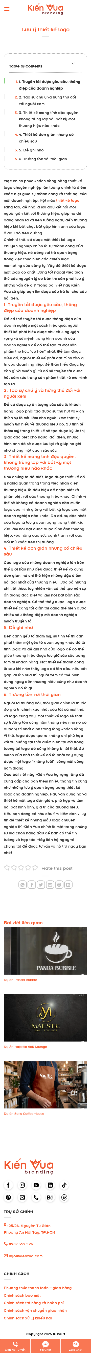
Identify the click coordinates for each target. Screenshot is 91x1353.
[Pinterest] (8, 1197)
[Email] (22, 1197)
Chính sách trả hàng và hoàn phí (34, 1302)
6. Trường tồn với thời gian (43, 158)
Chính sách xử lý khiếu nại (28, 1317)
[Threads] (64, 1197)
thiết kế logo (68, 200)
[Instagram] (22, 1185)
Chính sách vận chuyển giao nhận (35, 1310)
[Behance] (50, 1197)
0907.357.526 (20, 1243)
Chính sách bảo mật (22, 1295)
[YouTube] (36, 1185)
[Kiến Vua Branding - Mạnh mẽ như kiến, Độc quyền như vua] (45, 9)
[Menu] (7, 9)
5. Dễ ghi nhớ (31, 149)
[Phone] (36, 1197)
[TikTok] (64, 1185)
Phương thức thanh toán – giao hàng (38, 1287)
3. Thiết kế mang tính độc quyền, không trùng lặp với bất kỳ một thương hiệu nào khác (49, 118)
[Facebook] (8, 1185)
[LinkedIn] (50, 1185)
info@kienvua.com (25, 1255)
